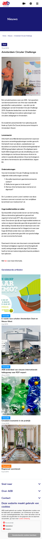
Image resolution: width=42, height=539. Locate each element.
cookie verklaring (24, 518)
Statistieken (9, 526)
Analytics (8, 529)
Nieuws (10, 36)
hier (5, 261)
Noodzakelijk (9, 523)
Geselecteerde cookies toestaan (24, 535)
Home (4, 36)
